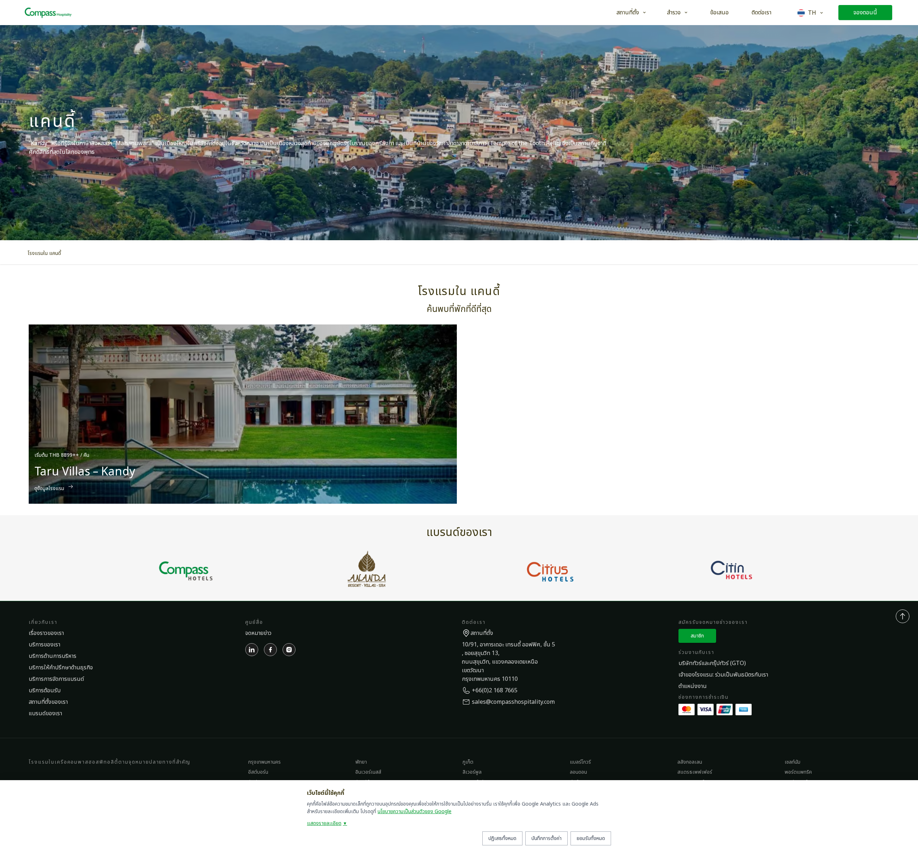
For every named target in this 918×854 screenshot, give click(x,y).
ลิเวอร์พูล (472, 772)
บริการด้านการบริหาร (52, 656)
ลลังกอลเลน (689, 762)
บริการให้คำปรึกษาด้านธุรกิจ (61, 667)
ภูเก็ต (468, 762)
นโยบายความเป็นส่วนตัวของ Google (414, 811)
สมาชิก (697, 636)
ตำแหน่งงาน (692, 686)
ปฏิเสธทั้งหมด (502, 838)
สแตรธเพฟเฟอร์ (694, 772)
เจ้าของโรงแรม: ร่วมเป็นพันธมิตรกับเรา (723, 674)
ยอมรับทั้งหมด (591, 838)
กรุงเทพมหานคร (264, 762)
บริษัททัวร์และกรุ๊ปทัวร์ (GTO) (712, 663)
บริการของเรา (44, 644)
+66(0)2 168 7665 (494, 690)
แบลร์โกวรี (580, 762)
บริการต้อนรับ (45, 690)
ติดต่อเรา (761, 12)
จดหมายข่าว (258, 633)
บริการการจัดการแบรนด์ (56, 679)
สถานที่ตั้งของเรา (48, 702)
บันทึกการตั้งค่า (546, 838)
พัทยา (361, 762)
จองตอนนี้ (865, 12)
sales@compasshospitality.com (513, 702)
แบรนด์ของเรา (45, 713)
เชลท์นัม (792, 762)
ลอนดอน (578, 772)
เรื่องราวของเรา (46, 633)
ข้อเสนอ (719, 12)
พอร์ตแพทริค (798, 772)
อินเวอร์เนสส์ (368, 772)
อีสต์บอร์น (258, 772)
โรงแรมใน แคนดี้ (44, 253)
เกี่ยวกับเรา (43, 622)
